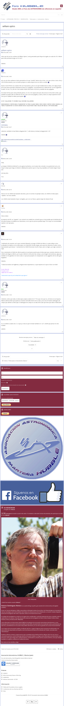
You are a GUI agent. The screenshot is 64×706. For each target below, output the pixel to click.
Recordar (3, 382)
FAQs (4, 691)
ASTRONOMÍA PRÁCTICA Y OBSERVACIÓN (17, 19)
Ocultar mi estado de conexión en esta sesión (13, 385)
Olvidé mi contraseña (6, 380)
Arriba (61, 648)
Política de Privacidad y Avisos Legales (12, 687)
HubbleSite (6, 677)
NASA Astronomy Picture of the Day (12, 675)
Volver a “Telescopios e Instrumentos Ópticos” (15, 361)
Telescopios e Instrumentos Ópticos (39, 19)
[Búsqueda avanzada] (61, 14)
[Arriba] (62, 66)
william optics (8, 26)
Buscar (27, 33)
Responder (7, 33)
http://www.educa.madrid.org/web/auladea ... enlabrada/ (15, 139)
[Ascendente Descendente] (32, 345)
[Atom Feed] (32, 701)
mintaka (4, 125)
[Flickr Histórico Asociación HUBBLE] (36, 701)
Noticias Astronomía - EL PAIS (10, 679)
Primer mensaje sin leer (42, 34)
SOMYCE (5, 673)
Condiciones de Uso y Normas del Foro (13, 689)
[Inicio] (32, 6)
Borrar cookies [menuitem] (52, 648)
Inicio (3, 19)
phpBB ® (24, 695)
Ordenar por (26, 341)
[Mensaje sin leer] (2, 52)
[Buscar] (58, 14)
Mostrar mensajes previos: (26, 337)
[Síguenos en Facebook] (28, 701)
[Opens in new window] (4, 141)
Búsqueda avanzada (30, 33)
